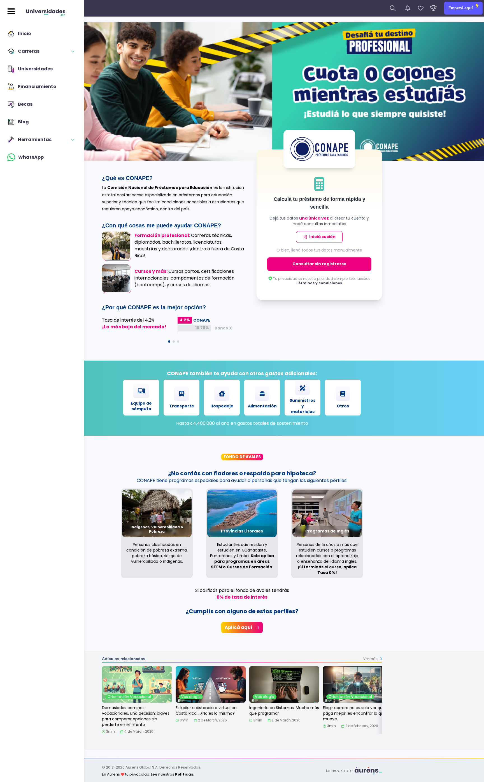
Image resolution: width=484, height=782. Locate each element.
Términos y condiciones (319, 283)
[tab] (169, 341)
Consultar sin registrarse (319, 264)
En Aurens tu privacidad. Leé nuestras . (148, 774)
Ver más (370, 659)
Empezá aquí (461, 8)
